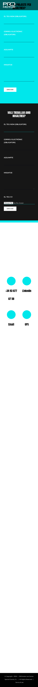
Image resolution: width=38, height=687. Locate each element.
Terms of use (19, 682)
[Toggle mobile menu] (34, 5)
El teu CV (8, 197)
